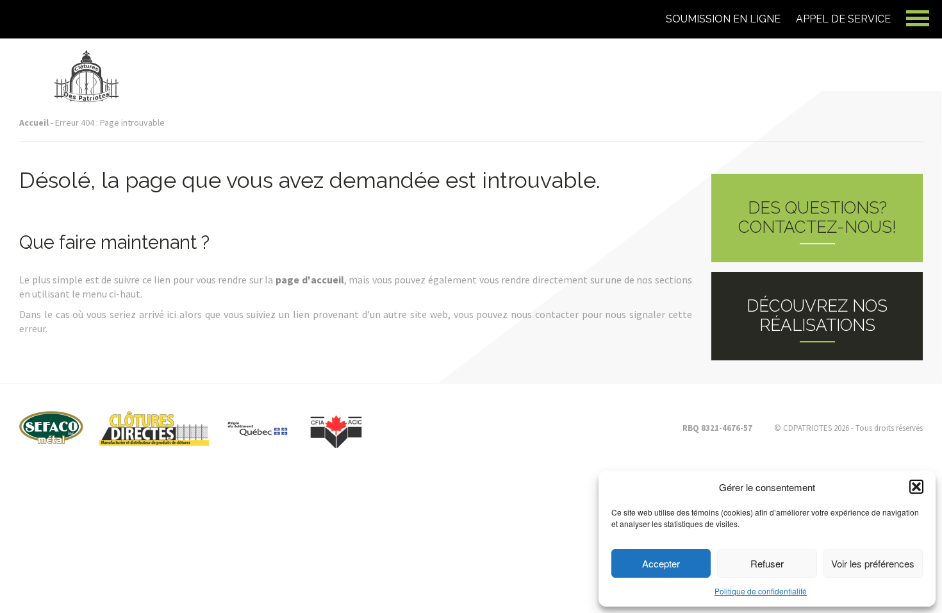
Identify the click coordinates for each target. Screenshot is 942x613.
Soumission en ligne (723, 19)
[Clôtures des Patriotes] (86, 59)
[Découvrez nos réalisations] (817, 316)
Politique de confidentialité (761, 590)
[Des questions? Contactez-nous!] (817, 218)
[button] (916, 486)
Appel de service (843, 19)
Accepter (661, 563)
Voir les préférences (872, 563)
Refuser (767, 563)
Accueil (34, 122)
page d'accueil (310, 279)
